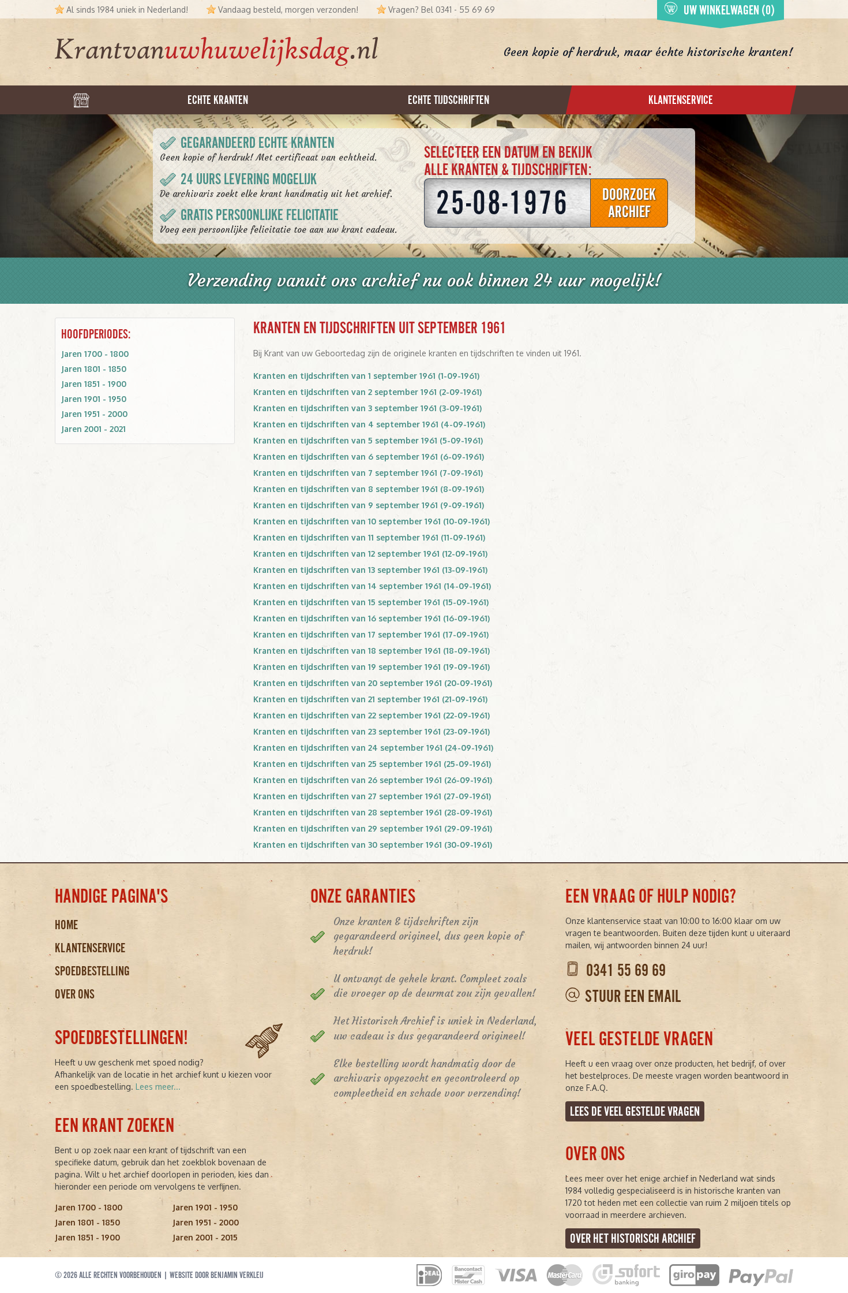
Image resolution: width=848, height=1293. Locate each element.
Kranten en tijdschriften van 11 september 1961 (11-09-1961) (369, 537)
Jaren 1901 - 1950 (93, 399)
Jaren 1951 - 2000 (94, 414)
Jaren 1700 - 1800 (95, 354)
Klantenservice (90, 948)
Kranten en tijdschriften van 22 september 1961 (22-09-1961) (371, 715)
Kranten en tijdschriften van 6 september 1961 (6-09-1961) (368, 456)
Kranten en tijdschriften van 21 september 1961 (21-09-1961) (370, 699)
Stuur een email (633, 996)
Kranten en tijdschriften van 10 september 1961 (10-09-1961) (371, 521)
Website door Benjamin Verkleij (217, 1275)
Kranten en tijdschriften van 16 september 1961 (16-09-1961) (371, 618)
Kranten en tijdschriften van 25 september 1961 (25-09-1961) (372, 764)
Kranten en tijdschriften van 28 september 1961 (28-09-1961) (372, 812)
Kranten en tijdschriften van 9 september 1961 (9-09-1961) (368, 505)
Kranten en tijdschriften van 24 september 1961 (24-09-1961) (373, 747)
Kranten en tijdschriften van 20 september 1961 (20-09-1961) (372, 683)
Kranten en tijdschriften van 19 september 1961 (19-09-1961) (371, 667)
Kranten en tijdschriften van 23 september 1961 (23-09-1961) (371, 731)
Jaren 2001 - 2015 (205, 1237)
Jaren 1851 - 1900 (93, 384)
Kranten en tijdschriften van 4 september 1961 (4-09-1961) (369, 424)
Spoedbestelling (92, 971)
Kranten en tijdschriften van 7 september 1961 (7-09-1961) (368, 473)
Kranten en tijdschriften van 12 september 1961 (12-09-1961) (370, 553)
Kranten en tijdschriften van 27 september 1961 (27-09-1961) (372, 796)
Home (66, 925)
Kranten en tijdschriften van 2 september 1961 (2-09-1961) (367, 392)
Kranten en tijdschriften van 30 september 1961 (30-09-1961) (372, 844)
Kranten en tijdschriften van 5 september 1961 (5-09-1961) (368, 440)
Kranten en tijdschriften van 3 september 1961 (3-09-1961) (367, 408)
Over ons (75, 994)
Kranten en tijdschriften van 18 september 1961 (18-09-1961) (371, 650)
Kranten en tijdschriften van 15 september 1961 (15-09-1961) (371, 602)
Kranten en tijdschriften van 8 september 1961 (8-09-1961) (368, 489)
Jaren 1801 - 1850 (93, 369)
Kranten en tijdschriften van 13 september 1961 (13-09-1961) (370, 570)
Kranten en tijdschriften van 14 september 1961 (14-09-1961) (372, 586)
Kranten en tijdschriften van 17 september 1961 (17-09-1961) (371, 634)
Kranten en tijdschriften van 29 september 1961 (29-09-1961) (372, 828)
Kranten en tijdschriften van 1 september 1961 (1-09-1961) (366, 376)
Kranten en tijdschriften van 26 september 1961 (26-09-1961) (372, 780)
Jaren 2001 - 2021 (93, 429)
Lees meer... (158, 1086)
